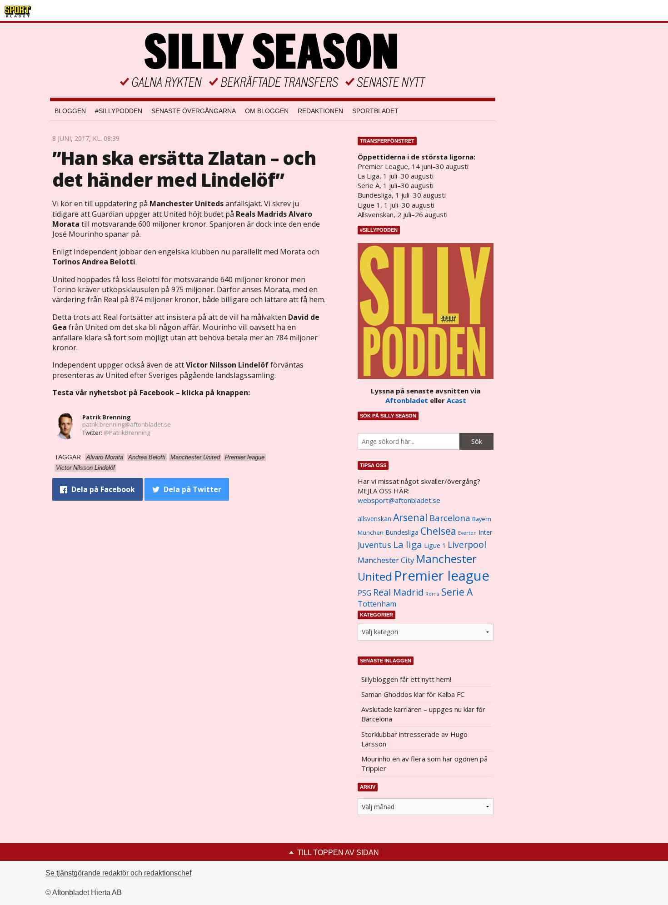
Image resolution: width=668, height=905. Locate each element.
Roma (432, 594)
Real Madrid (398, 592)
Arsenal (410, 517)
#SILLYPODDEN (118, 110)
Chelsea (438, 530)
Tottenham (377, 604)
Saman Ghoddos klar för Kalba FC (412, 694)
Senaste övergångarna (193, 110)
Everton (467, 533)
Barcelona (449, 517)
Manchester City (386, 560)
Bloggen (70, 110)
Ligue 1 (435, 545)
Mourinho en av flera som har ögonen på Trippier (424, 763)
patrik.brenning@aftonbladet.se (126, 424)
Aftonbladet (406, 400)
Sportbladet (375, 110)
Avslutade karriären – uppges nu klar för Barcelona (423, 714)
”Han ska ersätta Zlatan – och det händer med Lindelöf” (184, 168)
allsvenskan (374, 519)
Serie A (457, 591)
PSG (364, 593)
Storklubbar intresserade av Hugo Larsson (414, 739)
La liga (407, 544)
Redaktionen (320, 110)
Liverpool (467, 544)
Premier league (441, 576)
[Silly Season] (272, 60)
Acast (456, 400)
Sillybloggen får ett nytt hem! (406, 679)
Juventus (374, 544)
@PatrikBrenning (127, 432)
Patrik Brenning (106, 417)
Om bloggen (267, 110)
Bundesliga (402, 532)
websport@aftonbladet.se (399, 500)
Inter (485, 532)
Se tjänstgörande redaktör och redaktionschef (118, 873)
